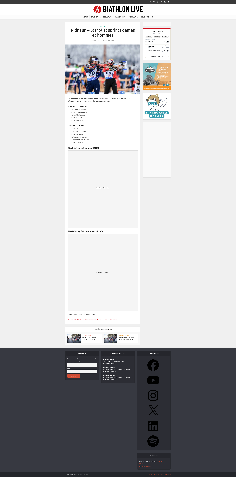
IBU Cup (102, 26)
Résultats (148, 36)
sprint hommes (103, 320)
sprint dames (91, 320)
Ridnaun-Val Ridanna (76, 320)
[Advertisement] (157, 149)
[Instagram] (153, 402)
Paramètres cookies (145, 466)
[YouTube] (153, 387)
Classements (156, 36)
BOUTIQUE (145, 17)
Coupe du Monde (86, 335)
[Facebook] (153, 371)
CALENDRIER (95, 17)
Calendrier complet (156, 56)
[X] (153, 417)
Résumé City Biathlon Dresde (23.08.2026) (89, 338)
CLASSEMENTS (120, 17)
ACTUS (85, 17)
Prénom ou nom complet (74, 362)
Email (68, 368)
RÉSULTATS (107, 17)
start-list (114, 320)
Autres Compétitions (124, 335)
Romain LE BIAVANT (108, 40)
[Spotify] (153, 447)
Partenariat (167, 474)
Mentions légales (159, 474)
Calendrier (165, 36)
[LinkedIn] (153, 432)
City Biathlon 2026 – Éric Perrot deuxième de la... (126, 338)
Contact (151, 474)
